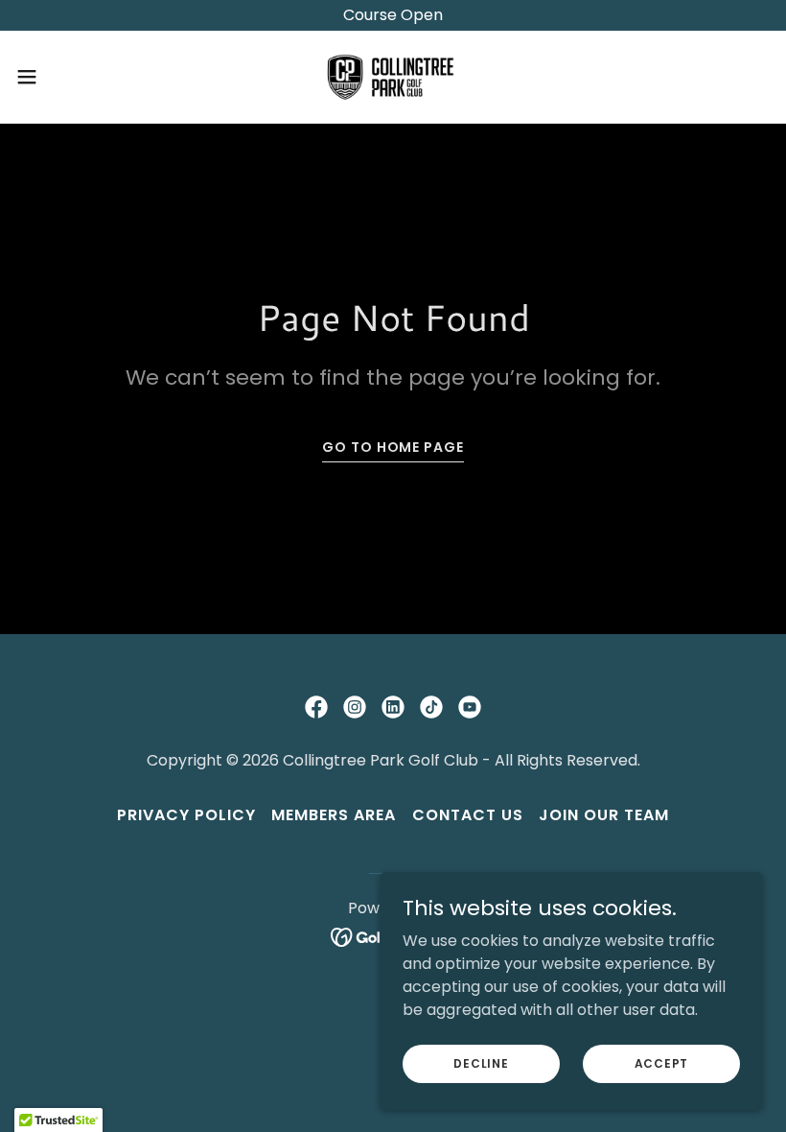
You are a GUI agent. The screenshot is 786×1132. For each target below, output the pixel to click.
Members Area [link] (333, 815)
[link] (393, 76)
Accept (662, 1062)
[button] (66, 77)
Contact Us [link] (467, 815)
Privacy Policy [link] (186, 815)
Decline (480, 1062)
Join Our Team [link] (604, 815)
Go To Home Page (392, 447)
